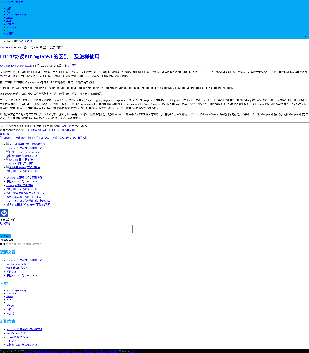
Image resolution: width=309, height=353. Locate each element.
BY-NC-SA (66, 126)
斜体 (34, 244)
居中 (28, 244)
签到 (39, 244)
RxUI (9, 30)
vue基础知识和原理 (17, 267)
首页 (9, 8)
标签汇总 (77, 351)
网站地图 (113, 351)
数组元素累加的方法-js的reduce (23, 197)
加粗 (14, 244)
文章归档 (89, 351)
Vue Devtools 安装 (16, 264)
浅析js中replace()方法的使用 (21, 189)
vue (8, 11)
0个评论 (72, 65)
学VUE (10, 305)
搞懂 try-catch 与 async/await (21, 181)
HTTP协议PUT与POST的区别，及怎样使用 (50, 57)
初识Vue (11, 271)
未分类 (10, 313)
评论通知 (8, 240)
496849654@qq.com (21, 65)
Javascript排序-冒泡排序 (19, 185)
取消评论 (5, 223)
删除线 (21, 244)
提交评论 (5, 236)
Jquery (9, 17)
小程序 (10, 24)
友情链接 (101, 351)
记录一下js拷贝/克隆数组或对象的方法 (66, 137)
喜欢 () (4, 134)
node (8, 20)
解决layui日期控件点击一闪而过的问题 (22, 137)
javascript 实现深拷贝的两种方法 (24, 177)
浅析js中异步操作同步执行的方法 (25, 193)
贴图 (8, 244)
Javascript (11, 27)
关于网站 (65, 351)
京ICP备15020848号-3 (46, 351)
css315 (28, 351)
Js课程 (10, 33)
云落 (132, 351)
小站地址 (27, 41)
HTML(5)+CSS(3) (16, 14)
